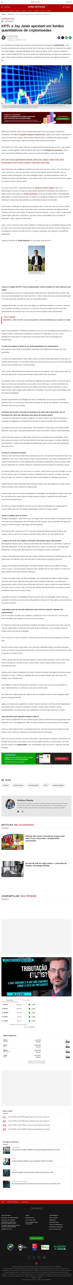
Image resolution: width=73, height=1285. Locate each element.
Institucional (6, 1215)
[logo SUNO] (35, 2)
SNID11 (24, 10)
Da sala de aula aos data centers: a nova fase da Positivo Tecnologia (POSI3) (45, 864)
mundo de (44, 188)
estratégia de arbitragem (53, 150)
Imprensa (52, 1220)
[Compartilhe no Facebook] (59, 37)
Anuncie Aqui (53, 1222)
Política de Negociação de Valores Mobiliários (10, 1226)
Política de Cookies (8, 1220)
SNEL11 (18, 10)
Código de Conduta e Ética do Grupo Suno (8, 1222)
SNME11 (37, 10)
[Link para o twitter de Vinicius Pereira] (23, 812)
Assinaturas (29, 1217)
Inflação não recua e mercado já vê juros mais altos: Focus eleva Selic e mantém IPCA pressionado (45, 838)
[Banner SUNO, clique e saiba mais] (36, 119)
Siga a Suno (53, 1217)
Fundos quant (33, 785)
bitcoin (6, 785)
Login (27, 1215)
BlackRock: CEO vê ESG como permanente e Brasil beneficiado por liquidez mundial (36, 320)
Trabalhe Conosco (56, 1227)
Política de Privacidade (12, 1202)
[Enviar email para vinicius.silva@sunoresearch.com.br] (18, 812)
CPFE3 (6, 1016)
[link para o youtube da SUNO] (44, 1257)
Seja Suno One (30, 1220)
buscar (68, 7)
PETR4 (6, 1004)
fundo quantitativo (31, 194)
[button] (6, 7)
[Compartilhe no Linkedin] (70, 37)
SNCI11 (43, 10)
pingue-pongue (58, 785)
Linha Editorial (24, 1202)
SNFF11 (30, 10)
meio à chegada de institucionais (29, 135)
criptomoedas (9, 21)
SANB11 (6, 1012)
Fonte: (29, 1027)
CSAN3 (6, 1021)
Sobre (2, 1202)
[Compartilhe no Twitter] (62, 37)
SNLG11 (49, 10)
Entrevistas (10, 14)
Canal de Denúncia (56, 1224)
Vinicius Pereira (25, 800)
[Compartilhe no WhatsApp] (66, 37)
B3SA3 (6, 1008)
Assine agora (36, 1238)
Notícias (3, 14)
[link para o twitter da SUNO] (34, 1257)
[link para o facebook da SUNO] (28, 1257)
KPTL (46, 785)
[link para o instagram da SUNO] (39, 1257)
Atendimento (53, 1215)
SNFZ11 (5, 10)
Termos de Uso (6, 1229)
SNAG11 (12, 10)
